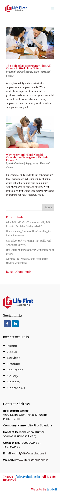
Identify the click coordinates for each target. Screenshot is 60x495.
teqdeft (52, 489)
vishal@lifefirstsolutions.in (29, 453)
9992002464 (30, 442)
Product (13, 364)
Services (13, 358)
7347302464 (11, 446)
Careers (13, 382)
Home (12, 346)
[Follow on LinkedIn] (15, 323)
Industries (15, 370)
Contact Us (16, 388)
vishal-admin (16, 71)
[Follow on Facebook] (7, 323)
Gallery (12, 376)
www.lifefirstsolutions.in (32, 460)
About (12, 352)
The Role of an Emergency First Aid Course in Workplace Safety (28, 67)
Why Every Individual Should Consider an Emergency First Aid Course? (27, 157)
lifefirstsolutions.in (27, 477)
